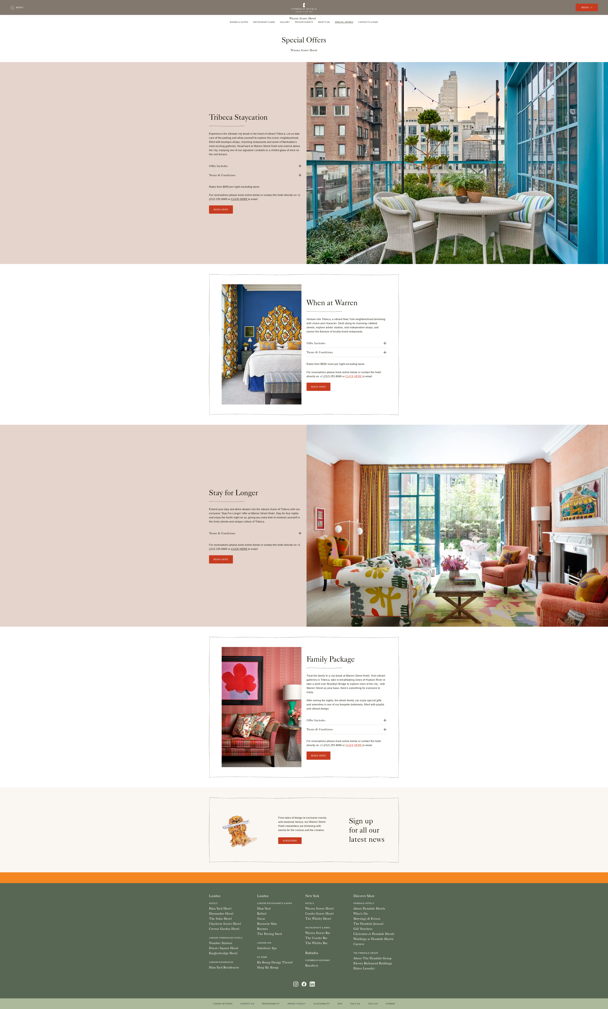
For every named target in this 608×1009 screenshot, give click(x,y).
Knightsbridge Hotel (223, 953)
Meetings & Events (366, 918)
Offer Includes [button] (218, 166)
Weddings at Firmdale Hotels (373, 939)
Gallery (285, 22)
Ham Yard (264, 908)
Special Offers (344, 22)
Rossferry (311, 965)
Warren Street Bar (317, 933)
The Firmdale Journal (368, 924)
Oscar (261, 918)
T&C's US (373, 1004)
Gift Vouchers (363, 929)
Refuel (261, 913)
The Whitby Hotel (318, 918)
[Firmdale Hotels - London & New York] (304, 7)
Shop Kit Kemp (268, 967)
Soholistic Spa (267, 948)
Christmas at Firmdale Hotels (373, 934)
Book (585, 7)
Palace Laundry (364, 968)
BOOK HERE (221, 209)
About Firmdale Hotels (369, 908)
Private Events (304, 22)
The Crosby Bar (316, 938)
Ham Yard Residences (224, 967)
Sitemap (390, 1004)
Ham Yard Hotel (220, 908)
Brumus (262, 929)
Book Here (318, 386)
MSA (340, 1004)
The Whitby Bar (316, 943)
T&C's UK (355, 1004)
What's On (324, 22)
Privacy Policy (297, 1004)
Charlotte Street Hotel (225, 924)
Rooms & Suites (239, 22)
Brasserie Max (267, 924)
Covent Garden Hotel (224, 929)
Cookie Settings (222, 1004)
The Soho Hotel (220, 918)
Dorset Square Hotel (223, 948)
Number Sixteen (220, 943)
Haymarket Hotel (221, 913)
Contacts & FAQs (368, 22)
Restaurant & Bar (264, 22)
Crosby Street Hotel (319, 913)
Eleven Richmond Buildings (372, 963)
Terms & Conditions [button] (222, 175)
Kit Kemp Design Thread (274, 962)
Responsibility (271, 1004)
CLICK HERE (239, 199)
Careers (358, 944)
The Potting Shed (269, 934)
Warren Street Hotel (302, 18)
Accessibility (322, 1004)
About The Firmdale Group (372, 958)
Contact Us (247, 1004)
